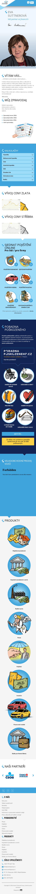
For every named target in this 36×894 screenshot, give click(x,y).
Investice (4, 826)
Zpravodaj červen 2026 (10, 115)
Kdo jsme (4, 801)
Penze (3, 821)
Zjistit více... (18, 434)
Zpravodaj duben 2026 (9, 120)
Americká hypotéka (8, 165)
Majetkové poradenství (8, 840)
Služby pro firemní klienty (9, 856)
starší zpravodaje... (8, 122)
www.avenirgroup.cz (9, 869)
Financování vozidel (7, 831)
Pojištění (4, 824)
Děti (4, 169)
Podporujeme (5, 808)
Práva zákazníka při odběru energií (11, 815)
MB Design (21, 890)
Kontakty (4, 805)
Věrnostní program (7, 833)
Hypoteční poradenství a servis (10, 842)
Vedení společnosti (7, 803)
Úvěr (4, 161)
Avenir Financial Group (5, 2)
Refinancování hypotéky (10, 158)
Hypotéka (6, 154)
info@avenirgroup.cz (9, 866)
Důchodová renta (8, 176)
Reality (5, 179)
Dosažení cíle (7, 172)
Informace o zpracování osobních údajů (13, 812)
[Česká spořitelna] (19, 775)
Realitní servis (6, 845)
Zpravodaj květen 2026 (10, 118)
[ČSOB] (5, 775)
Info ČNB (4, 810)
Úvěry (3, 828)
